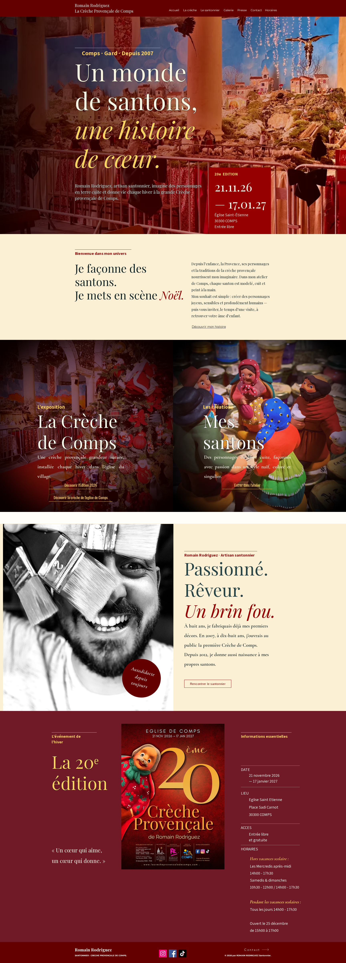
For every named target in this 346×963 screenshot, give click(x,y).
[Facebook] (173, 953)
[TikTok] (182, 953)
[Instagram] (163, 953)
